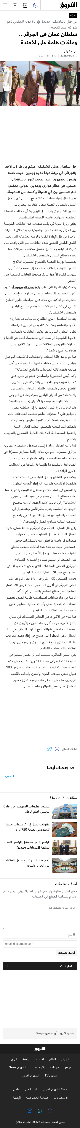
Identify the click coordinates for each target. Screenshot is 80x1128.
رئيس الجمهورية (25, 287)
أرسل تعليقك (66, 953)
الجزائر (73, 15)
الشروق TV (51, 1076)
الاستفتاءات (61, 1098)
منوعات (54, 1067)
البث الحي (31, 1089)
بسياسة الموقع (58, 896)
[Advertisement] (40, 135)
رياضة (26, 1059)
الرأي (14, 1059)
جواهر (68, 1067)
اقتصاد (39, 1059)
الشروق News (17, 1067)
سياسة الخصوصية (37, 1098)
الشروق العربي (30, 1076)
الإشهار (16, 1098)
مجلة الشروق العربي (55, 1089)
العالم (52, 1059)
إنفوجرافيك (38, 1067)
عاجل (16, 1089)
